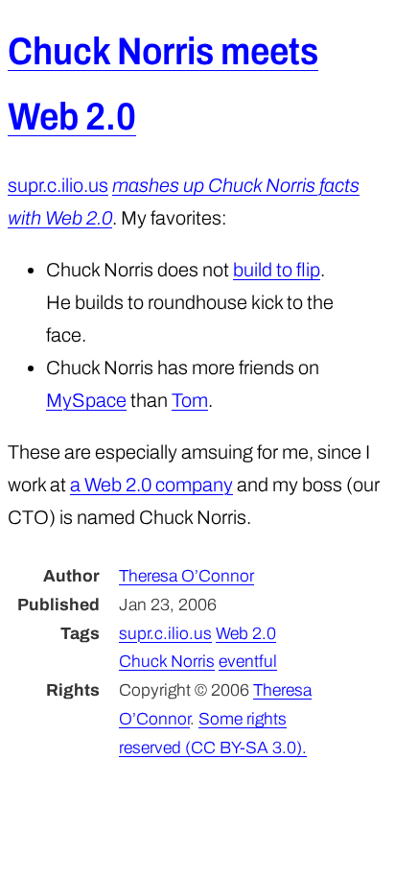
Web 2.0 (246, 634)
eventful (248, 662)
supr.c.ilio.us (58, 185)
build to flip (276, 269)
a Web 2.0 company (151, 484)
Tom (190, 400)
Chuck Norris (167, 662)
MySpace (86, 400)
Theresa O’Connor (186, 576)
